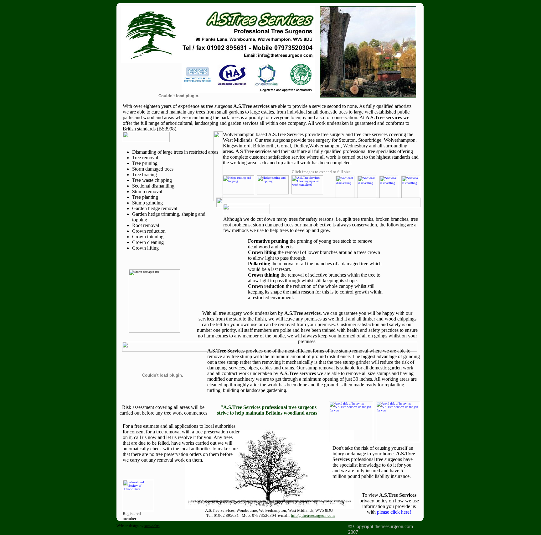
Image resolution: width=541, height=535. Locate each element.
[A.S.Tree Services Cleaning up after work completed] (307, 177)
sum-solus (152, 526)
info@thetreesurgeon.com (313, 515)
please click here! (394, 512)
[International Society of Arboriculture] (138, 481)
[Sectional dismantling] (345, 177)
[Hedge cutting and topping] (238, 177)
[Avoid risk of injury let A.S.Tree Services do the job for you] (351, 403)
